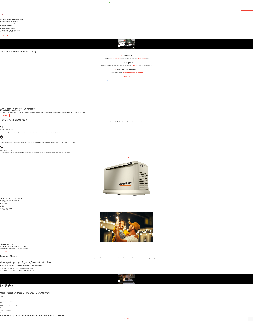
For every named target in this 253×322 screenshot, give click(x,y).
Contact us (126, 56)
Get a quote (126, 63)
